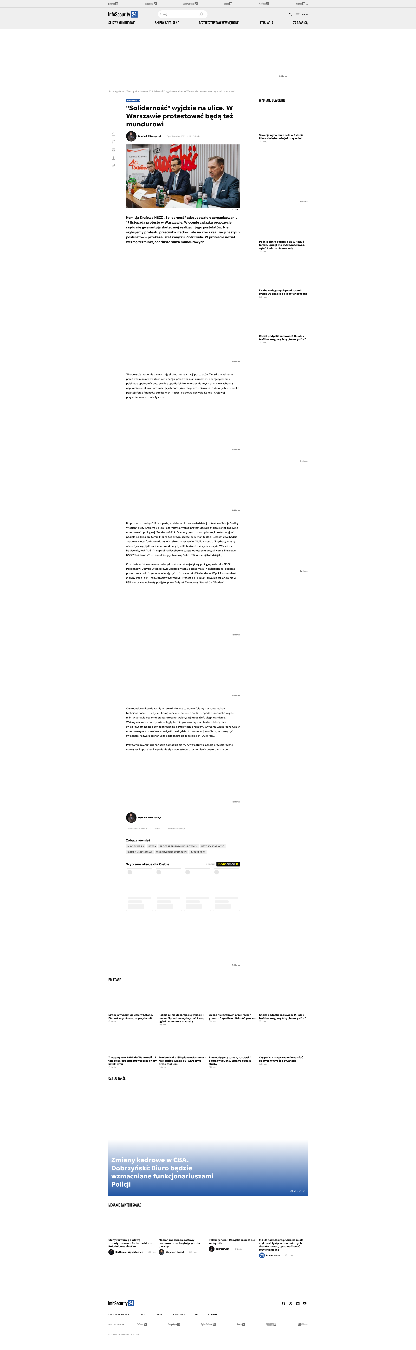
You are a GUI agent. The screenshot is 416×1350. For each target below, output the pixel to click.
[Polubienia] (114, 134)
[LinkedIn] (298, 1303)
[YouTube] (305, 1303)
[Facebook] (284, 1303)
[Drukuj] (114, 150)
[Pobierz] (114, 158)
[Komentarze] (114, 142)
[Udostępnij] (114, 166)
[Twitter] (291, 1303)
